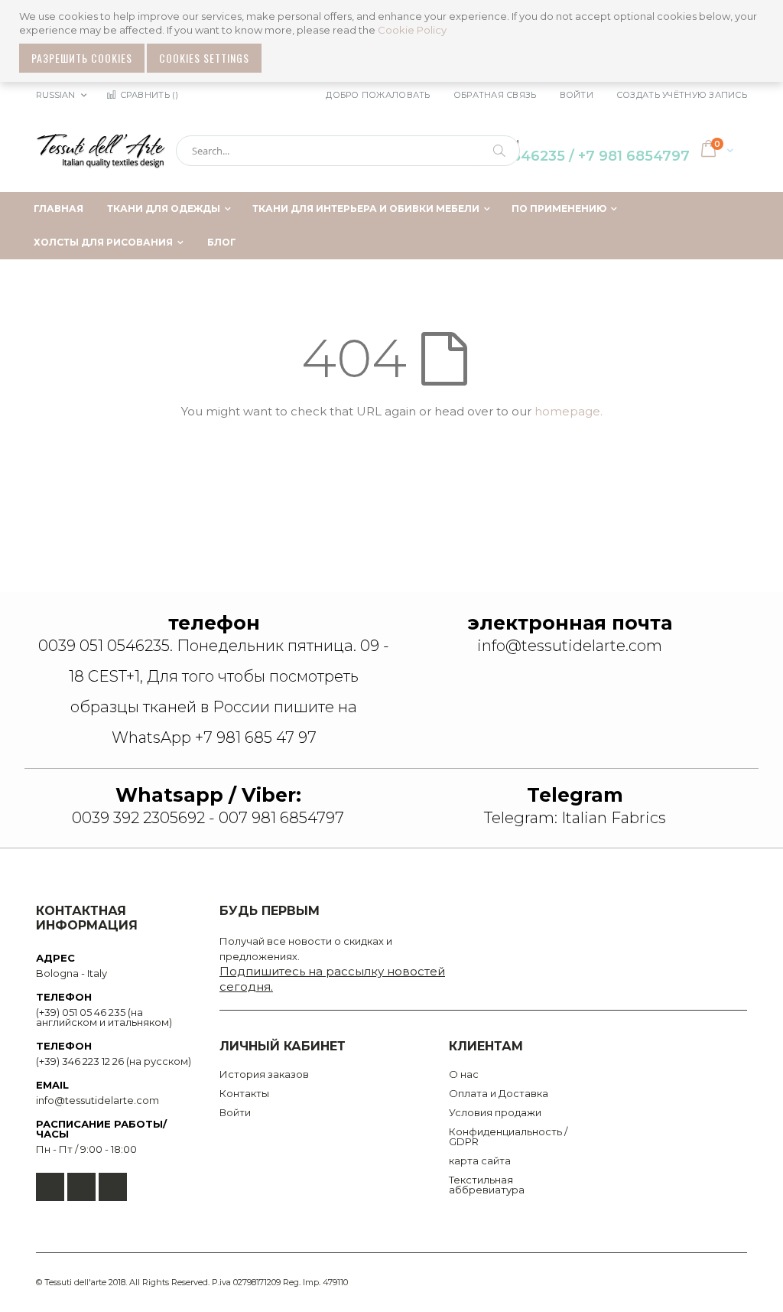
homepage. (568, 411)
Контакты (244, 1093)
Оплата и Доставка (498, 1093)
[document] (393, 41)
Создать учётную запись (681, 95)
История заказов (264, 1074)
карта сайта (480, 1160)
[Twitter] (81, 1187)
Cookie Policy (412, 30)
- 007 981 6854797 (274, 818)
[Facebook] (50, 1187)
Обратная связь (495, 95)
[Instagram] (113, 1187)
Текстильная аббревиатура (487, 1185)
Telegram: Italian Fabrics (575, 818)
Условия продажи (495, 1112)
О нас (464, 1074)
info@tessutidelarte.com (97, 1100)
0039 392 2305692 (138, 818)
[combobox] (348, 150)
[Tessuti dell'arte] (101, 151)
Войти (576, 95)
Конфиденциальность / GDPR (508, 1136)
